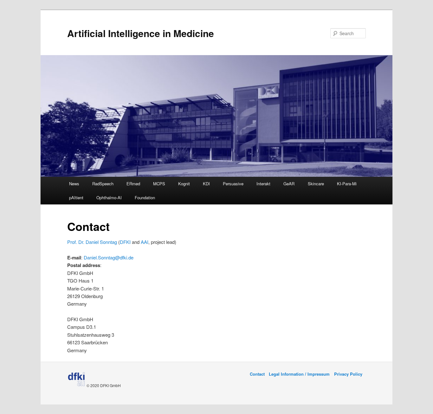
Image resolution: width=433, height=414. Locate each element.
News (74, 184)
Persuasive (233, 184)
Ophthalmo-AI (109, 197)
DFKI (125, 242)
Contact (257, 374)
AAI (144, 242)
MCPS (159, 184)
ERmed (133, 184)
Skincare (316, 184)
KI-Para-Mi (347, 184)
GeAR (288, 184)
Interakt (263, 184)
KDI (206, 184)
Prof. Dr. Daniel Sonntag (92, 242)
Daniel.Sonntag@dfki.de (108, 257)
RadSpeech (102, 184)
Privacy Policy (348, 374)
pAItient (76, 197)
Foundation (145, 197)
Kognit (184, 184)
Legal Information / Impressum (299, 374)
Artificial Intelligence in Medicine (140, 33)
